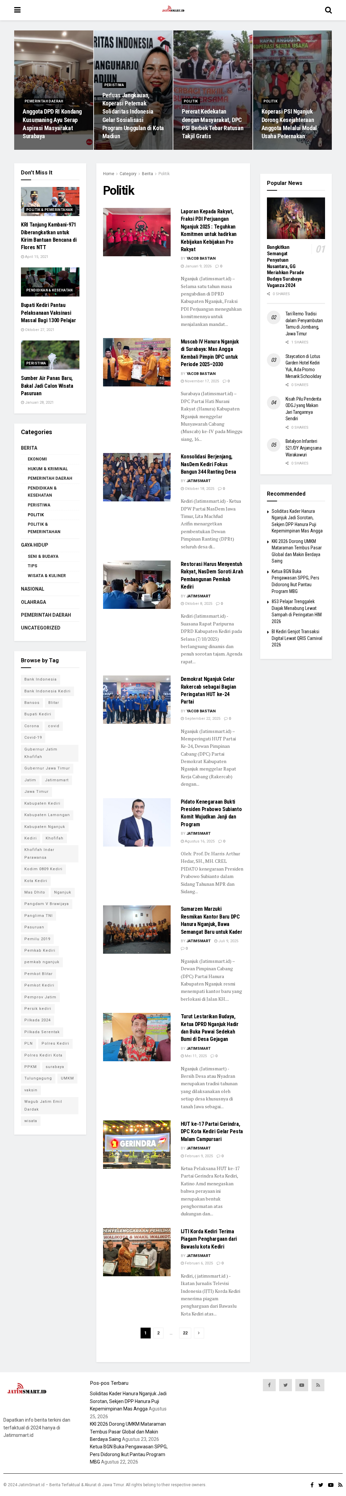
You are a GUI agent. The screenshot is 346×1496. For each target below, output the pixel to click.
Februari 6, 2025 (198, 1263)
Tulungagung (38, 1078)
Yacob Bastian (201, 258)
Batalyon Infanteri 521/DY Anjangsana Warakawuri (304, 447)
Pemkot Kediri (39, 985)
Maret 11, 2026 (198, 149)
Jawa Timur (36, 791)
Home (108, 173)
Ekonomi (37, 459)
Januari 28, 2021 (39, 402)
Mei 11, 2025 (195, 1056)
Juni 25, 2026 (38, 149)
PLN (28, 1043)
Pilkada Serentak (42, 1032)
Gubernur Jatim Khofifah (40, 753)
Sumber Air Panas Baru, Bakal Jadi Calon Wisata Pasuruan (47, 386)
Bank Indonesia (40, 679)
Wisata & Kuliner (47, 575)
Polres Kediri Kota (43, 1055)
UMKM (67, 1078)
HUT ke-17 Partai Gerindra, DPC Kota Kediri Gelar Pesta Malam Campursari (212, 1131)
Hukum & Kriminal (48, 469)
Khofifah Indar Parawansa (39, 853)
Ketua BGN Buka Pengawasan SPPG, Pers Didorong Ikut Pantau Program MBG (129, 1454)
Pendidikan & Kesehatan (49, 290)
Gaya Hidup (34, 545)
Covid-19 (33, 737)
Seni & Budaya (43, 556)
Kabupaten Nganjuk (44, 827)
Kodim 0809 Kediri (43, 869)
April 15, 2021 (36, 257)
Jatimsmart (199, 481)
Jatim (30, 780)
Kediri (30, 838)
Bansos (32, 702)
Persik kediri (37, 1008)
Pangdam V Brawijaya (46, 904)
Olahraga (33, 602)
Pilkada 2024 (37, 1020)
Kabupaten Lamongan (47, 815)
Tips (32, 566)
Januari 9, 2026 (198, 266)
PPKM (30, 1067)
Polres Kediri (55, 1043)
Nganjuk (62, 892)
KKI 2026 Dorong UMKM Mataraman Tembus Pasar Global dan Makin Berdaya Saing (128, 1431)
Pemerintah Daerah (44, 101)
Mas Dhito (34, 892)
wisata (30, 1121)
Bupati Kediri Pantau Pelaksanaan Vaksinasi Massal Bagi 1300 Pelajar (48, 313)
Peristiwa (114, 85)
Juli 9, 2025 (227, 941)
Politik (191, 101)
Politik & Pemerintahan (49, 210)
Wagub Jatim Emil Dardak (43, 1105)
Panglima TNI (38, 915)
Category (128, 173)
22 (185, 1332)
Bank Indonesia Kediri (47, 691)
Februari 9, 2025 (198, 1156)
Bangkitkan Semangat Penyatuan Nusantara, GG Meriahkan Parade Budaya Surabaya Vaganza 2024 (285, 266)
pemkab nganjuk (41, 962)
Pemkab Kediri (39, 950)
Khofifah (55, 838)
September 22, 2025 (202, 718)
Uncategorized (40, 628)
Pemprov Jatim (40, 997)
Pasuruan (34, 927)
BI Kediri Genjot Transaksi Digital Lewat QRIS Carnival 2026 (297, 638)
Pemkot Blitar (38, 974)
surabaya (55, 1067)
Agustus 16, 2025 (199, 841)
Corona (31, 726)
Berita (147, 173)
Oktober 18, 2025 (199, 488)
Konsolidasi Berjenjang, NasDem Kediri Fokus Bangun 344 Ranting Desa (209, 464)
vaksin (31, 1090)
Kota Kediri (35, 881)
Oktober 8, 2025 (198, 603)
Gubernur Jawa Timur (47, 768)
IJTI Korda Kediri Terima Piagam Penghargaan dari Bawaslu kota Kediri (209, 1239)
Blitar (53, 702)
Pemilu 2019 (37, 939)
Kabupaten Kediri (42, 803)
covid (53, 726)
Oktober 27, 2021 (39, 330)
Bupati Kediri (37, 714)
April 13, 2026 (117, 149)
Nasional (32, 589)
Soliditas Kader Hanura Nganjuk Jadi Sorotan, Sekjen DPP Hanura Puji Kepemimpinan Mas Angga (128, 1401)
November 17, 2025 (201, 381)
